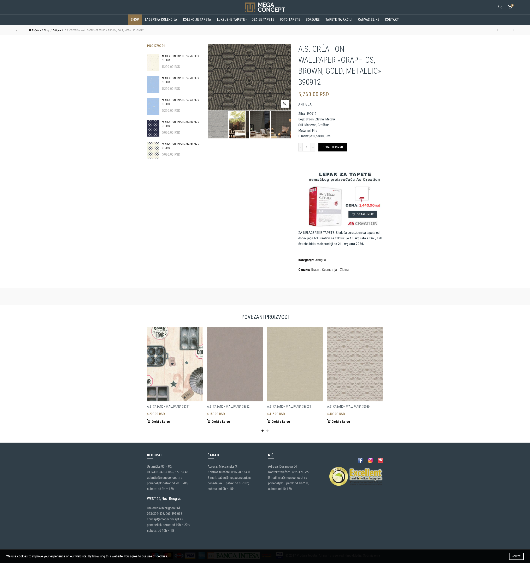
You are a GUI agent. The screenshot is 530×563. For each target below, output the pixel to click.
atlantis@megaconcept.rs (164, 477)
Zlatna (344, 270)
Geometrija (329, 270)
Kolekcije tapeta (197, 20)
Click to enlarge (285, 104)
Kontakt (392, 20)
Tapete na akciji (338, 20)
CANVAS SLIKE (368, 20)
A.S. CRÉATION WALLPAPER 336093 (289, 406)
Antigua (57, 30)
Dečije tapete (263, 20)
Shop (135, 20)
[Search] (500, 7)
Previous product (500, 30)
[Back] (19, 30)
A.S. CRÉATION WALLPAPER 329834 (349, 406)
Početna (36, 30)
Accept (516, 556)
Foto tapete (290, 20)
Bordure (313, 20)
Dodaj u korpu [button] (161, 421)
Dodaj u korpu (333, 147)
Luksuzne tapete (231, 20)
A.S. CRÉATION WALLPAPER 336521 (229, 406)
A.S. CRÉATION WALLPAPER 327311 (169, 406)
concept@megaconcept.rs (165, 519)
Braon (315, 270)
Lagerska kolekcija (161, 20)
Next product (510, 30)
